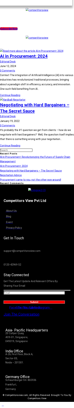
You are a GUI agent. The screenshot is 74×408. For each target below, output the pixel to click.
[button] (37, 15)
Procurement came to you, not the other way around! (30, 179)
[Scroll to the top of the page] (37, 405)
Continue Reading (10, 95)
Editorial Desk (8, 61)
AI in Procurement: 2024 (24, 56)
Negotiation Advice (11, 175)
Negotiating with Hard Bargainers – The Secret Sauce (31, 170)
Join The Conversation (21, 314)
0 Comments (7, 70)
